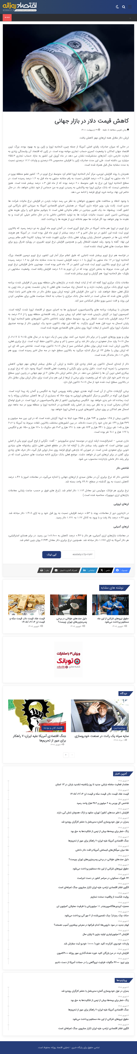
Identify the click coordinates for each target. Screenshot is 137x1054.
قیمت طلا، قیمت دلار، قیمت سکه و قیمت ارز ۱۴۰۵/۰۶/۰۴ (27, 620)
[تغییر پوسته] (117, 8)
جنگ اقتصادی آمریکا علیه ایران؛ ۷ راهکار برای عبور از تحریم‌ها (39, 738)
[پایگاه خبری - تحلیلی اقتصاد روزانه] (20, 6)
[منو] (130, 8)
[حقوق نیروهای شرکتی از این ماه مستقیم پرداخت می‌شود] (110, 604)
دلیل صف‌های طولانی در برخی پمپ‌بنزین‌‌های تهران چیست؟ (71, 620)
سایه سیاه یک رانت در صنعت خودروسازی (102, 736)
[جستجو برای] (123, 8)
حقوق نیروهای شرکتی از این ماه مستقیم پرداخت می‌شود (113, 620)
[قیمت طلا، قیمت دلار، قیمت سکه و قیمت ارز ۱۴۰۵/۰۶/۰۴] (26, 604)
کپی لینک (52, 555)
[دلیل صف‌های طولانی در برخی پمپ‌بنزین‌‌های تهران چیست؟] (68, 604)
